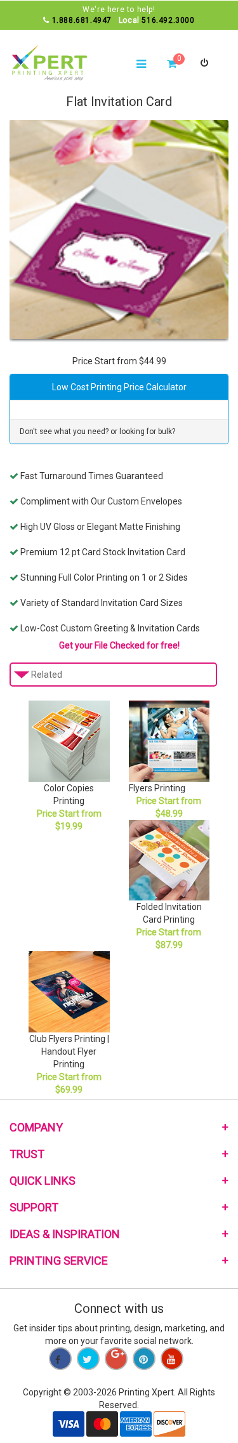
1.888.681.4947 (82, 20)
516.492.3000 (168, 20)
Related (46, 674)
